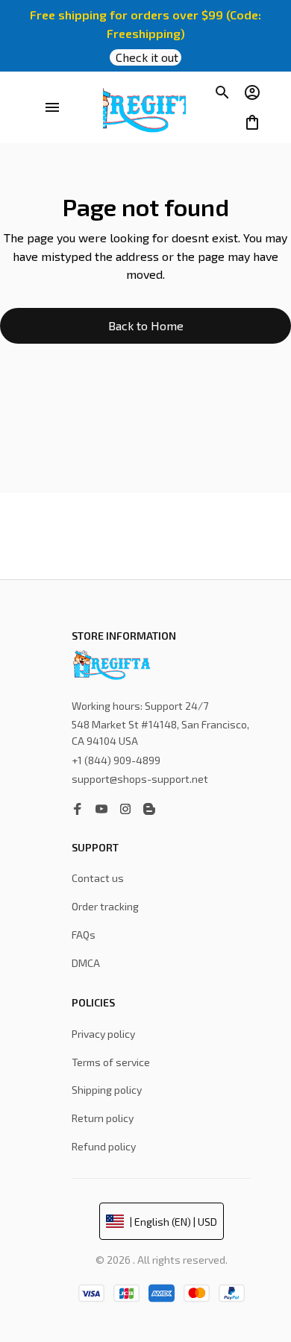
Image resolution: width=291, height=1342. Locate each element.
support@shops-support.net (140, 778)
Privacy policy (103, 1033)
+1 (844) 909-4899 (116, 760)
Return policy (103, 1118)
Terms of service (111, 1062)
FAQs (84, 934)
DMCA (86, 963)
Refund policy (104, 1146)
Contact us (98, 878)
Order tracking (105, 906)
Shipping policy (107, 1089)
